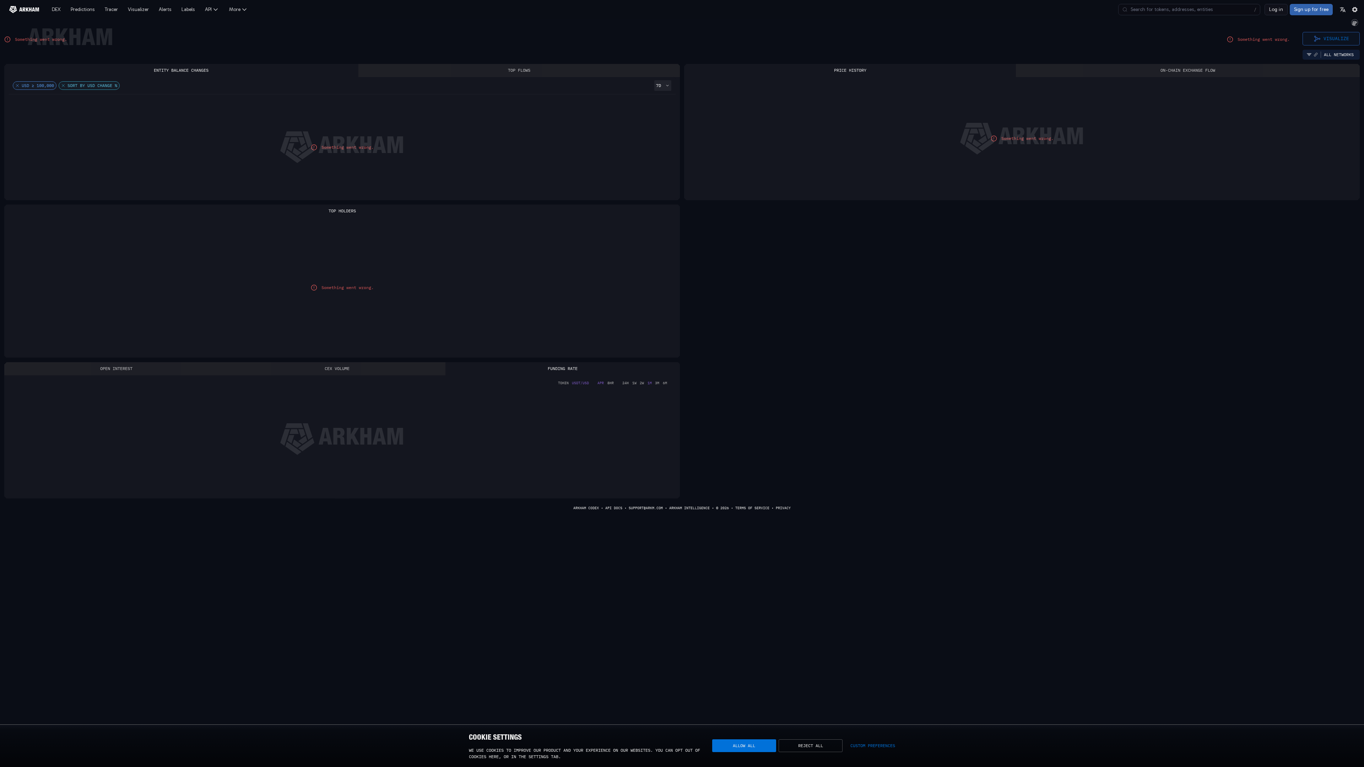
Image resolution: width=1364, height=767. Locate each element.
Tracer (111, 9)
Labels (188, 9)
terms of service (752, 508)
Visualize (1336, 38)
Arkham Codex (586, 508)
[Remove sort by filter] (63, 85)
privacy (783, 508)
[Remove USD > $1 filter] (17, 85)
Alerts (165, 9)
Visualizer (138, 9)
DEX (56, 9)
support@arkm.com (646, 508)
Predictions (83, 9)
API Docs (613, 508)
